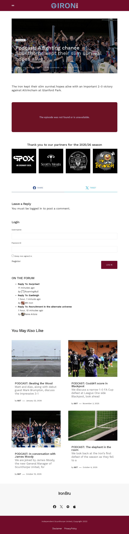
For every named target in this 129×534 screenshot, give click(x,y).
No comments (53, 68)
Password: (16, 243)
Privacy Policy (70, 529)
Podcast (20, 40)
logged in (36, 208)
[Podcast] (74, 506)
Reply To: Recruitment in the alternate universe (45, 306)
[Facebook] (54, 506)
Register (16, 261)
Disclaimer (57, 529)
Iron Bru (64, 493)
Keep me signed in (23, 256)
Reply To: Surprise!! (28, 284)
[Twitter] (61, 506)
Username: (17, 230)
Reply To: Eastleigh (28, 295)
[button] (13, 5)
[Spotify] (68, 506)
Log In (109, 265)
